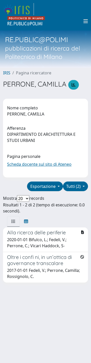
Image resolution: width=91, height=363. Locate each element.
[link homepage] (18, 9)
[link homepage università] (26, 21)
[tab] (13, 221)
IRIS (6, 73)
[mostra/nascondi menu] (85, 21)
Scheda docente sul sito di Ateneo (39, 164)
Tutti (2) (74, 186)
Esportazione (43, 186)
